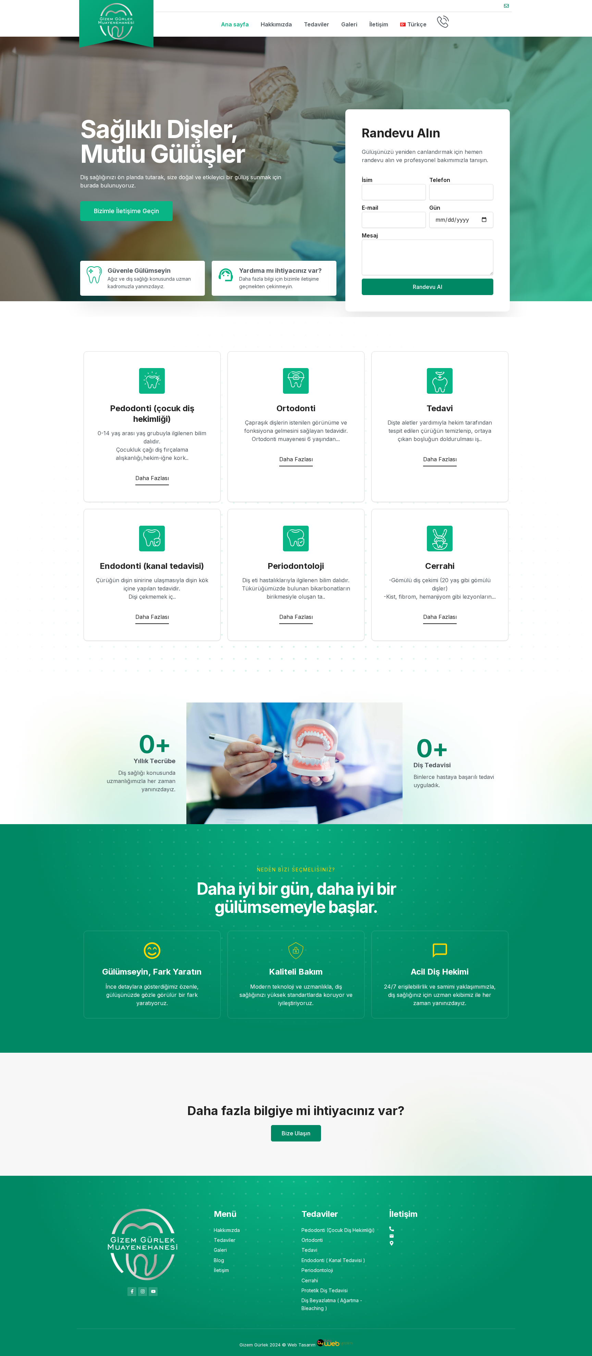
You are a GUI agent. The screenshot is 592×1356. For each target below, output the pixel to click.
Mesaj (370, 235)
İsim (367, 179)
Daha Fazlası (152, 478)
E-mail (370, 207)
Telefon (439, 179)
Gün (434, 207)
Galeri (349, 24)
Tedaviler (316, 24)
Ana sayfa (235, 24)
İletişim (378, 24)
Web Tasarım (301, 1344)
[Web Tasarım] (335, 1344)
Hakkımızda (276, 24)
